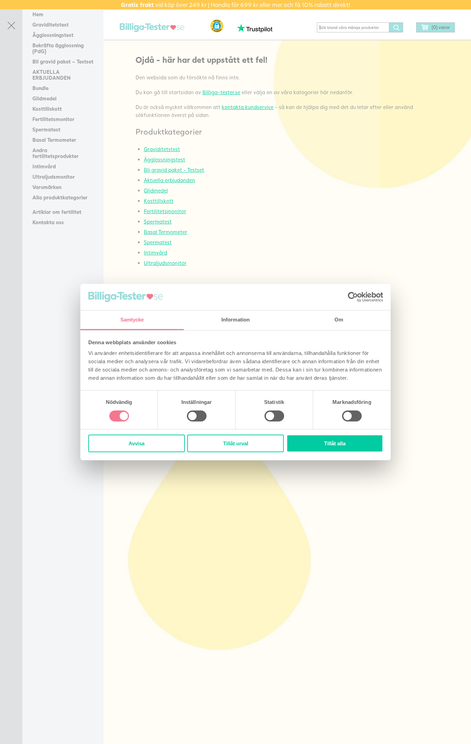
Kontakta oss (48, 222)
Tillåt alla (334, 443)
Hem (37, 14)
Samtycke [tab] (132, 320)
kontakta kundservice (247, 107)
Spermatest (46, 129)
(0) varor (441, 27)
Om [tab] (338, 320)
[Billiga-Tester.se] (152, 27)
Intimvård (44, 166)
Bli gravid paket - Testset (174, 170)
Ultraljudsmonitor (53, 176)
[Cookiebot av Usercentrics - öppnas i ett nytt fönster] (353, 297)
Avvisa (136, 443)
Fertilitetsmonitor (53, 119)
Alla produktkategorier (60, 197)
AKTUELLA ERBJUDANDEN (51, 75)
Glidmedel (44, 98)
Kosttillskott (47, 109)
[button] (217, 25)
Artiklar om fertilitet (56, 212)
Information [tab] (235, 320)
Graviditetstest (50, 24)
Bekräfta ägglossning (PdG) (58, 48)
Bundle (40, 88)
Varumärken (46, 187)
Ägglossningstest (52, 35)
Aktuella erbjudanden (169, 180)
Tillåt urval (235, 443)
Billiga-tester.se (221, 92)
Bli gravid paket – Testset (62, 61)
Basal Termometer (54, 140)
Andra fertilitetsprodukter (55, 153)
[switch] (197, 415)
